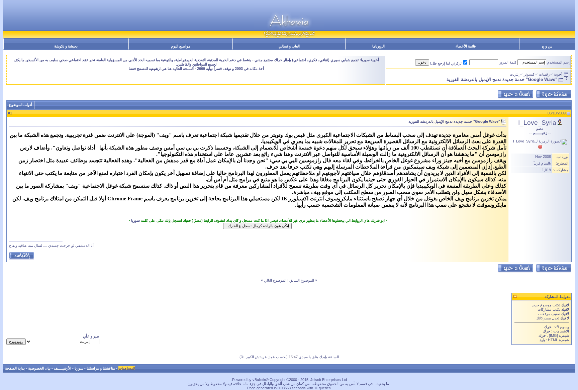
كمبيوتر (529, 74)
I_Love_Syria (537, 122)
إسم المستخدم (558, 62)
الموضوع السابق (301, 280)
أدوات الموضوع (20, 105)
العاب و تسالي (289, 46)
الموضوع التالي (275, 280)
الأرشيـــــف (62, 368)
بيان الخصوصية (39, 368)
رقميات (544, 74)
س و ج (547, 46)
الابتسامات (561, 331)
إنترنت (514, 74)
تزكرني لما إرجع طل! (446, 63)
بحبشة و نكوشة (66, 46)
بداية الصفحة (15, 368)
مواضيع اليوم (180, 46)
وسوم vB (561, 327)
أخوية (558, 74)
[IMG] (553, 335)
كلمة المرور (507, 62)
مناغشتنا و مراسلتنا (101, 368)
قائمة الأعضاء (466, 46)
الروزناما (378, 46)
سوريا (135, 220)
